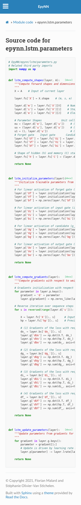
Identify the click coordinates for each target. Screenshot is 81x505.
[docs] (69, 80)
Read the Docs (16, 497)
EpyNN (43, 6)
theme (49, 493)
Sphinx (26, 493)
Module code (23, 22)
